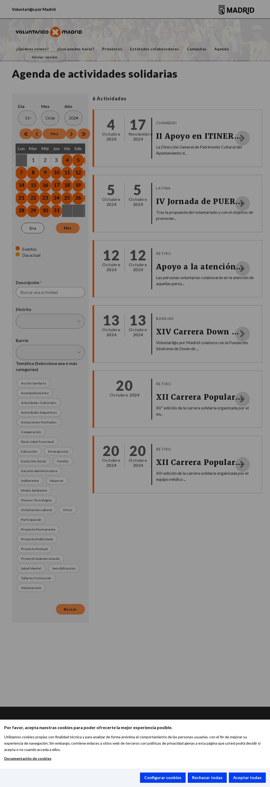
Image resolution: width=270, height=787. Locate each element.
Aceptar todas (247, 777)
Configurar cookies (162, 777)
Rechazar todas (207, 777)
